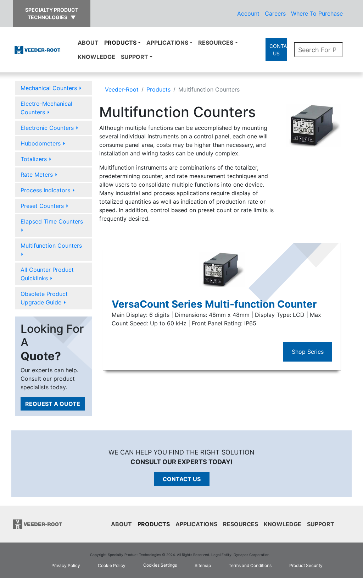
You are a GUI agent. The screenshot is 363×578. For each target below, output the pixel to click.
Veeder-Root (122, 89)
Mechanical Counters (51, 88)
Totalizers (36, 159)
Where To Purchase (317, 13)
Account (248, 13)
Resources (215, 42)
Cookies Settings (160, 565)
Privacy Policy (65, 565)
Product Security (306, 565)
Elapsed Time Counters (52, 225)
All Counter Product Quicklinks (47, 274)
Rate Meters (39, 174)
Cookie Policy (111, 565)
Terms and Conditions (250, 565)
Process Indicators (48, 190)
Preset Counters (45, 205)
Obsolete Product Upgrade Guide (44, 298)
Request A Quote (52, 403)
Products (120, 42)
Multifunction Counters (51, 250)
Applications (167, 42)
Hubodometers (43, 143)
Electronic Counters (50, 127)
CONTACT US (277, 49)
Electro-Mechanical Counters (46, 108)
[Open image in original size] (37, 49)
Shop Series (308, 351)
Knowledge (96, 56)
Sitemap (203, 565)
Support (134, 56)
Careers (275, 13)
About (88, 42)
